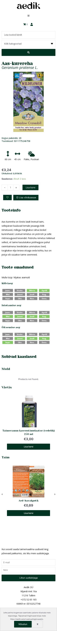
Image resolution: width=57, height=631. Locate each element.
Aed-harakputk (28, 500)
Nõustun (23, 624)
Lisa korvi (30, 187)
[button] (2, 494)
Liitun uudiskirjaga (28, 578)
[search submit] (28, 52)
